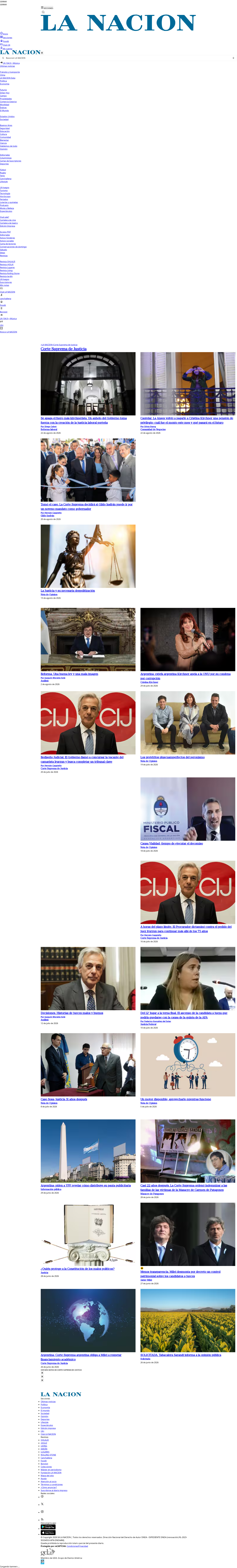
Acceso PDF (5, 232)
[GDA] (48, 1555)
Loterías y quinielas (9, 202)
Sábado (3, 249)
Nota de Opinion (49, 595)
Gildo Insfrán (47, 516)
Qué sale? (4, 217)
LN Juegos (4, 187)
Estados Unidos (7, 116)
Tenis (2, 175)
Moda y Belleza (7, 208)
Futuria (3, 89)
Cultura (3, 134)
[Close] (42, 1373)
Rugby (3, 172)
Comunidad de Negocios (153, 429)
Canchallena (5, 178)
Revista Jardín (6, 276)
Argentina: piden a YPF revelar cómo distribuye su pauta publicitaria (86, 1185)
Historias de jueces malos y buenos (72, 1013)
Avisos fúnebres (7, 238)
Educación (5, 131)
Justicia (44, 1273)
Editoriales (5, 155)
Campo (3, 95)
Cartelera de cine (8, 220)
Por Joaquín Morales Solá (53, 677)
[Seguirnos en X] (42, 1504)
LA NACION (46, 344)
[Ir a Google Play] (48, 1528)
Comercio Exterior (8, 101)
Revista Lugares (7, 267)
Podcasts (4, 205)
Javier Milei (146, 1280)
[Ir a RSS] (42, 1520)
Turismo (4, 190)
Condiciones (72, 1546)
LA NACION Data (7, 78)
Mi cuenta (7, 48)
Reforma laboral (49, 429)
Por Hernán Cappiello (51, 512)
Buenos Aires (6, 125)
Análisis (45, 681)
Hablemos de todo (8, 146)
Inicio (5, 34)
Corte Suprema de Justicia (64, 344)
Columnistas (6, 158)
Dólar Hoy (4, 92)
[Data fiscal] (42, 1563)
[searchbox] (117, 58)
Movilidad (4, 104)
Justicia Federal (148, 1024)
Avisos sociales (7, 240)
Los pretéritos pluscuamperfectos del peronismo (172, 757)
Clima (2, 75)
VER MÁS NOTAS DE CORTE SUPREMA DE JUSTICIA (61, 1370)
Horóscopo (5, 196)
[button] (118, 191)
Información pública (51, 1189)
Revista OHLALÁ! (7, 261)
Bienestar (4, 140)
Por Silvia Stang (148, 426)
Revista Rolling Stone (10, 273)
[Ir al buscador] (43, 12)
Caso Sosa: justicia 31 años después (64, 1099)
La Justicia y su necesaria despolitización (68, 590)
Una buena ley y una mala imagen (69, 674)
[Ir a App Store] (48, 1534)
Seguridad (5, 128)
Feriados (4, 199)
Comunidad (5, 137)
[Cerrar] (41, 53)
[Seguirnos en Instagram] (42, 1512)
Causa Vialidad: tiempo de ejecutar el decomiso (171, 843)
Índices (3, 107)
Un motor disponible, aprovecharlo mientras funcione (175, 1099)
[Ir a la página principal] (118, 30)
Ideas (2, 252)
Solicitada (145, 1359)
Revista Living (6, 270)
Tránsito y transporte (10, 72)
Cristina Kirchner (149, 682)
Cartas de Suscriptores (10, 161)
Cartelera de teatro (9, 223)
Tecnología (5, 193)
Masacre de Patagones (152, 1194)
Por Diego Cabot (49, 426)
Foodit (6, 41)
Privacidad (83, 1546)
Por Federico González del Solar (155, 1021)
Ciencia (3, 143)
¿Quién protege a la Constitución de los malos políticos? (78, 1268)
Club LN (6, 45)
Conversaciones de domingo (13, 246)
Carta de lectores (8, 243)
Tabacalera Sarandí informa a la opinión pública (180, 1355)
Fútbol (3, 169)
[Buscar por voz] (233, 58)
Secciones (7, 37)
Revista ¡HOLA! (6, 264)
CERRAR (3, 2)
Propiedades (6, 98)
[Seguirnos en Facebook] (42, 1497)
